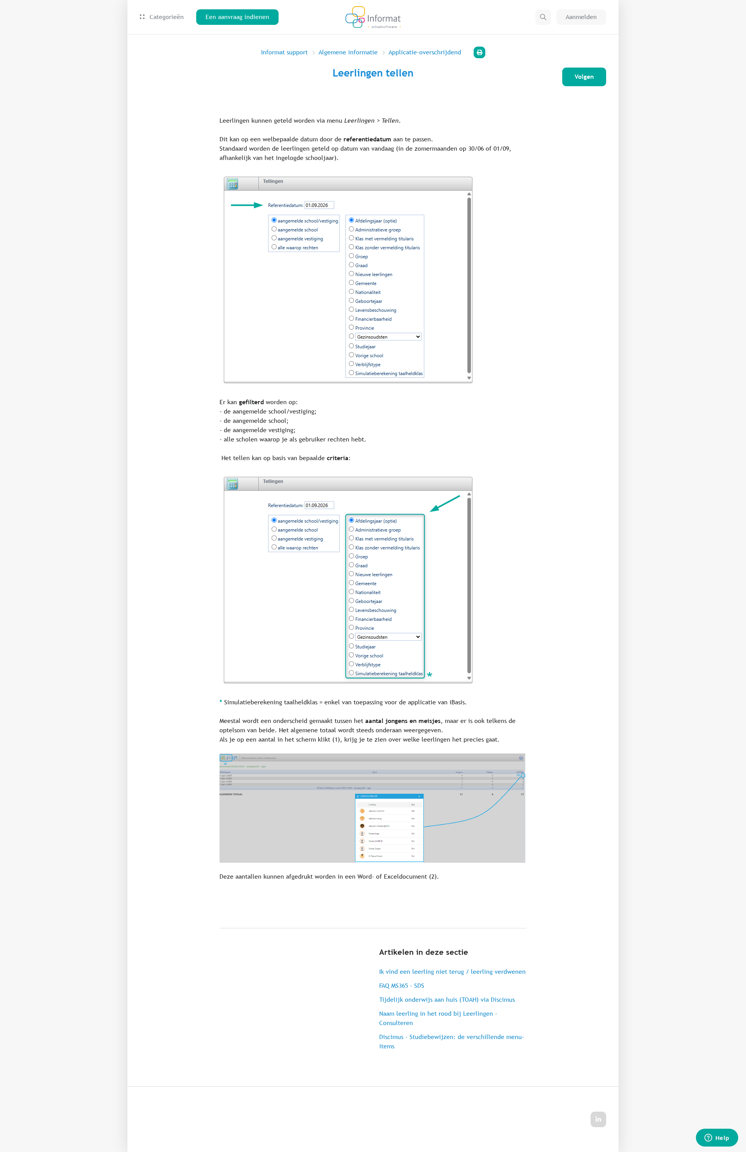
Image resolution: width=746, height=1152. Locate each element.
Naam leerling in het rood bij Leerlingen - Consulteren (438, 1018)
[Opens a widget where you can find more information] (716, 1138)
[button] (543, 17)
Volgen (584, 76)
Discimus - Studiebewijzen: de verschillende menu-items (451, 1041)
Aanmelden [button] (581, 17)
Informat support (284, 52)
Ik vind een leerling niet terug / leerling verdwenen (452, 971)
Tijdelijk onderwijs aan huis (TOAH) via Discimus (447, 999)
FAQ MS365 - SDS (401, 985)
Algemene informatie (348, 52)
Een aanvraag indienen (237, 17)
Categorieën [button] (166, 17)
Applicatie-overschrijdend (425, 52)
